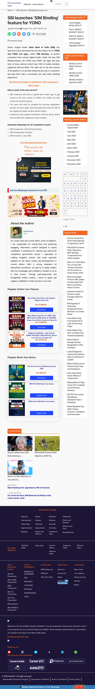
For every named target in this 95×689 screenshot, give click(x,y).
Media (60, 577)
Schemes (39, 524)
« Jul (65, 226)
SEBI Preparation (12, 587)
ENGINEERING (30, 593)
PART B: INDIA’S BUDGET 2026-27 (76, 37)
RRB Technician (47, 569)
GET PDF (79, 687)
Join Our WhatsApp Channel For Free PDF (28, 190)
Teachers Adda (24, 547)
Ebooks (77, 581)
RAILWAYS (28, 581)
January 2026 (73, 156)
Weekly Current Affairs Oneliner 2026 (75, 66)
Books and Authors (39, 533)
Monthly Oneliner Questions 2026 (76, 81)
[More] (51, 1)
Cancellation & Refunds (40, 679)
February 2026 (73, 152)
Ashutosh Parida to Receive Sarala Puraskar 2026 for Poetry (75, 296)
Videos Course (80, 577)
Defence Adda (52, 552)
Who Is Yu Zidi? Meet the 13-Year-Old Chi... (19, 478)
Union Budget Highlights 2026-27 (77, 44)
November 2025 (74, 164)
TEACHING (28, 585)
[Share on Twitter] (28, 34)
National (27, 4)
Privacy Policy (74, 679)
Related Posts (14, 431)
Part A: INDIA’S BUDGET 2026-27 (76, 31)
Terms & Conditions (59, 679)
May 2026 (71, 140)
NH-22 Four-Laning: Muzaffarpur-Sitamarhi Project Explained (75, 398)
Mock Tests (78, 569)
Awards (38, 520)
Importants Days (53, 533)
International (38, 4)
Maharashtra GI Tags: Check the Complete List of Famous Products (76, 386)
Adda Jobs (39, 545)
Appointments (26, 528)
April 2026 (71, 144)
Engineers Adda (67, 547)
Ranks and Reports (67, 521)
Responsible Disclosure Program (15, 679)
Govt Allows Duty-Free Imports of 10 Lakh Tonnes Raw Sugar (74, 322)
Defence (52, 520)
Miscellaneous (68, 532)
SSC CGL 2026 (47, 577)
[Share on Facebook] (24, 34)
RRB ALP (44, 573)
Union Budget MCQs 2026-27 (75, 24)
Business (52, 516)
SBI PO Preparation (12, 575)
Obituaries (67, 516)
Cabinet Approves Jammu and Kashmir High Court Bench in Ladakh (75, 356)
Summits (52, 524)
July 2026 (71, 132)
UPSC (26, 597)
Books (76, 585)
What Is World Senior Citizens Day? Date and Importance (76, 366)
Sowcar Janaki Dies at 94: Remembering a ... (18, 454)
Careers (63, 582)
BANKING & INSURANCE (29, 573)
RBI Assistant (13, 604)
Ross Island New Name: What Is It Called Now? (74, 375)
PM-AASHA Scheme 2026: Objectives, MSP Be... (46, 454)
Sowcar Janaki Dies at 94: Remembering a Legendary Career (75, 240)
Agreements (40, 528)
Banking (24, 532)
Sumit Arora (14, 28)
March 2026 (72, 148)
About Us (61, 569)
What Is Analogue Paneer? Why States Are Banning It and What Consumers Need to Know (75, 282)
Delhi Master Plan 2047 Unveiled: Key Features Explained (75, 333)
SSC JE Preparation (12, 593)
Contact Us (62, 573)
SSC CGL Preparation (12, 599)
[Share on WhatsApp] (9, 34)
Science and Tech (67, 527)
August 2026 (73, 126)
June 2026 (71, 136)
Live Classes (79, 573)
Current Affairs (52, 547)
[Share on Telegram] (14, 34)
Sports (37, 516)
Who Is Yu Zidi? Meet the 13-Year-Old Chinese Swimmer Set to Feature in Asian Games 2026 (76, 267)
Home (10, 10)
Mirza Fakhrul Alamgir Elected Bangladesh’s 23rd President (75, 344)
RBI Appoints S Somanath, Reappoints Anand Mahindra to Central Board (75, 309)
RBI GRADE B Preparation (13, 609)
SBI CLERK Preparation (12, 581)
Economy (52, 528)
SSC (26, 578)
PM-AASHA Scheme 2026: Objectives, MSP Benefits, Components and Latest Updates (75, 253)
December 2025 (74, 160)
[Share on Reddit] (19, 34)
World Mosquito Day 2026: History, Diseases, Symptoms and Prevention (76, 410)
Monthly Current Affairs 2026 (75, 74)
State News (25, 524)
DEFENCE (28, 589)
